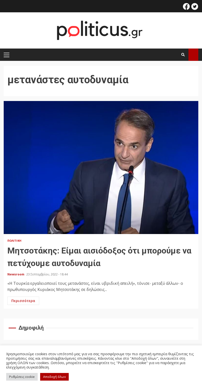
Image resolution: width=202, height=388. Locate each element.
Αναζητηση (193, 55)
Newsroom (16, 274)
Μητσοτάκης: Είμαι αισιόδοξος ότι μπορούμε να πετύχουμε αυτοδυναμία (101, 167)
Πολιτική (14, 240)
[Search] (183, 54)
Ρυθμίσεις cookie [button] (22, 376)
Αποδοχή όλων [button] (54, 376)
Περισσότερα (23, 300)
